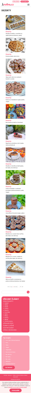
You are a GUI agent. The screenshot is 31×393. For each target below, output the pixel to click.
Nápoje (6, 319)
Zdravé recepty (8, 301)
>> (22, 287)
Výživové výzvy (8, 323)
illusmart (18, 379)
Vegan (7, 347)
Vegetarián (8, 350)
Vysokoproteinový (10, 364)
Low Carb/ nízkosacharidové (13, 340)
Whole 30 (8, 361)
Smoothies (7, 312)
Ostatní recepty (9, 321)
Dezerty (7, 310)
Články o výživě (8, 326)
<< (8, 287)
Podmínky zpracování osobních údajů (17, 387)
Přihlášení (16, 1)
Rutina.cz (10, 375)
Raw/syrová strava (10, 352)
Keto (7, 343)
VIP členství (24, 1)
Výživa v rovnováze (9, 330)
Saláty (6, 314)
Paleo (7, 345)
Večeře (6, 307)
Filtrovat (8, 367)
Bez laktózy (9, 354)
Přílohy (6, 316)
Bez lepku (8, 357)
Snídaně (6, 303)
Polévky (6, 317)
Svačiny (6, 308)
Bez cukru (8, 359)
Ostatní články (8, 328)
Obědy (6, 305)
